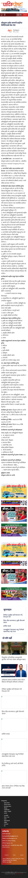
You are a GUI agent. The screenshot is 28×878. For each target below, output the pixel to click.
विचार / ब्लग (6, 817)
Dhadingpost (16, 30)
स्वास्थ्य (5, 813)
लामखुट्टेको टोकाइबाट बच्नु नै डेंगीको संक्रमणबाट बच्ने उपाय (13, 755)
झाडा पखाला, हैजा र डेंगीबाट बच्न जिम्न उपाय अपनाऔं (13, 787)
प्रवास (5, 819)
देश (4, 826)
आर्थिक (5, 822)
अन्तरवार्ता (6, 824)
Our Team (21, 859)
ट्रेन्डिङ (20, 15)
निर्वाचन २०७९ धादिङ (7, 862)
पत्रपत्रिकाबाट (6, 810)
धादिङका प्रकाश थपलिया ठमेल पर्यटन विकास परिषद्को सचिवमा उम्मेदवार (13, 680)
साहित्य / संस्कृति (7, 811)
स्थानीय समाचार (7, 805)
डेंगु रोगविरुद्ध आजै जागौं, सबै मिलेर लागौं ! (12, 764)
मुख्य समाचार (7, 803)
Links (17, 859)
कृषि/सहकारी (7, 821)
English (25, 15)
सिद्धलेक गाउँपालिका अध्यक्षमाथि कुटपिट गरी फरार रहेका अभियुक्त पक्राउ (14, 658)
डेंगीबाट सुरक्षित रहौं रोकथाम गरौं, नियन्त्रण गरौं (12, 690)
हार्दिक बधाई (6, 734)
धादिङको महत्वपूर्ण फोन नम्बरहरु (9, 860)
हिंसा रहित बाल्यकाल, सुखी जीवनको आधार (13, 712)
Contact (13, 859)
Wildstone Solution (19, 874)
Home (4, 859)
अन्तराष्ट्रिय (6, 816)
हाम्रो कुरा (8, 859)
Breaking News (7, 806)
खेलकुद (5, 808)
